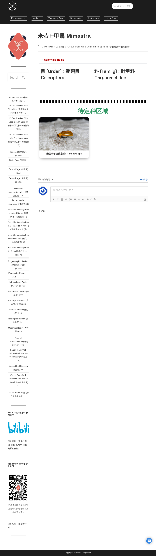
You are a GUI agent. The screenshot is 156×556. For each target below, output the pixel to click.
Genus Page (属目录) (53, 46)
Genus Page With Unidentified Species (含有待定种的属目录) (98, 46)
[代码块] (83, 199)
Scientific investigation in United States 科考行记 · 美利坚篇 (18, 213)
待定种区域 (93, 111)
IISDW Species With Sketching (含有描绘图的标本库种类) (18, 109)
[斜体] (58, 199)
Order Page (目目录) (18, 160)
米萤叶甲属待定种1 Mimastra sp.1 (64, 153)
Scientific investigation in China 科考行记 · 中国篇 (18, 251)
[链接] (87, 199)
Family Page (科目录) (18, 169)
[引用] (79, 199)
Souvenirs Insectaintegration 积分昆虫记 (18, 192)
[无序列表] (75, 199)
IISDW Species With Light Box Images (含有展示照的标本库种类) (18, 138)
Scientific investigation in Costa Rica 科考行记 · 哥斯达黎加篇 (18, 225)
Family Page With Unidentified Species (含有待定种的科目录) (18, 353)
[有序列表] (70, 199)
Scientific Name (54, 59)
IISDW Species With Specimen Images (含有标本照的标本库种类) (18, 122)
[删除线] (66, 199)
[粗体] (53, 199)
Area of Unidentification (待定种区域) (18, 341)
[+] (96, 199)
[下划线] (62, 199)
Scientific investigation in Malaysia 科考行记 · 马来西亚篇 (18, 238)
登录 (145, 179)
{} (91, 199)
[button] (93, 59)
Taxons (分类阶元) (18, 152)
